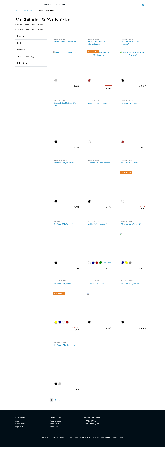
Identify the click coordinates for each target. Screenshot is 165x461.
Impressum (19, 427)
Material (21, 49)
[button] (148, 5)
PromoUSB (54, 427)
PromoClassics (55, 421)
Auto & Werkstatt (26, 10)
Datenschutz (20, 424)
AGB (17, 421)
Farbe (19, 43)
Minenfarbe (22, 63)
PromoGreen (54, 424)
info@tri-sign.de (92, 424)
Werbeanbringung (25, 56)
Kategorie (21, 36)
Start (17, 10)
